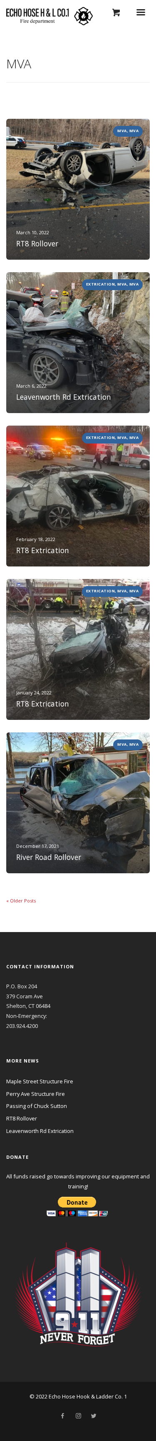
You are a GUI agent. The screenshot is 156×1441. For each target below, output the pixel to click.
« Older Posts (21, 900)
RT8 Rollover (21, 1118)
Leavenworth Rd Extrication (40, 1131)
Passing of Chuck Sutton (36, 1106)
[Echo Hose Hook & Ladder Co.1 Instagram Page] (78, 1416)
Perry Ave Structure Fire (35, 1094)
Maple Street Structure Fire (39, 1081)
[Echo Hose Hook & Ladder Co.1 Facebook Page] (62, 1416)
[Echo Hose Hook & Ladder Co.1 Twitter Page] (94, 1416)
